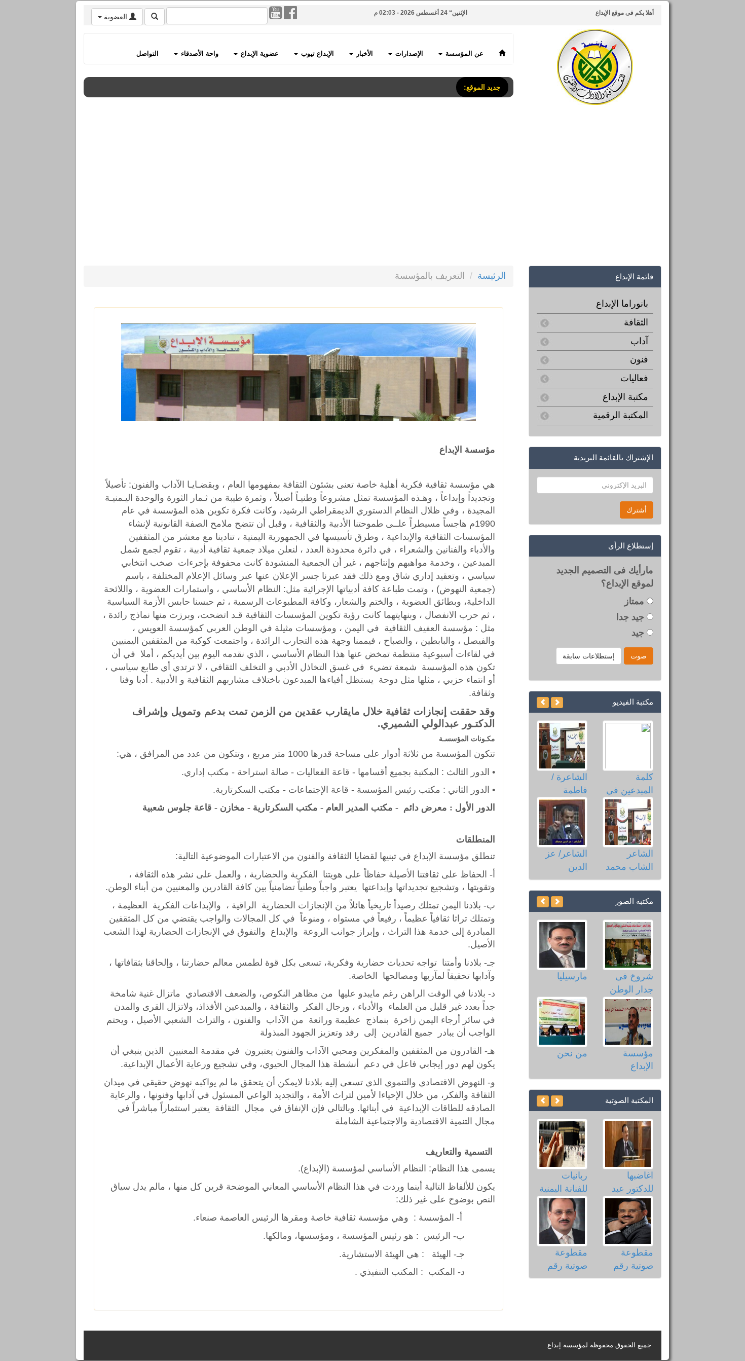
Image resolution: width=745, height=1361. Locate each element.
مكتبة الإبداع (625, 397)
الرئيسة (491, 276)
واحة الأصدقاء (198, 53)
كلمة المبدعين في (629, 783)
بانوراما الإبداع (622, 304)
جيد (639, 633)
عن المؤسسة (463, 53)
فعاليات (634, 378)
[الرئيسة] (502, 48)
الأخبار (363, 53)
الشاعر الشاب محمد (629, 860)
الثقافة (636, 322)
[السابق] (557, 702)
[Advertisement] (372, 187)
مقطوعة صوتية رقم (633, 1259)
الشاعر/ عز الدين (566, 860)
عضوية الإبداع (259, 53)
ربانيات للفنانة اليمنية (563, 1182)
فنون (639, 359)
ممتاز (635, 601)
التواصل (147, 53)
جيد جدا (631, 617)
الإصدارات (408, 53)
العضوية (115, 17)
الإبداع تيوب (316, 53)
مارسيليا (572, 976)
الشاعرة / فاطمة (569, 783)
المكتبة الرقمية (620, 415)
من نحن (572, 1053)
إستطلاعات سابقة (589, 656)
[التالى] (543, 702)
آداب (639, 341)
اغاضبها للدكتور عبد (632, 1182)
